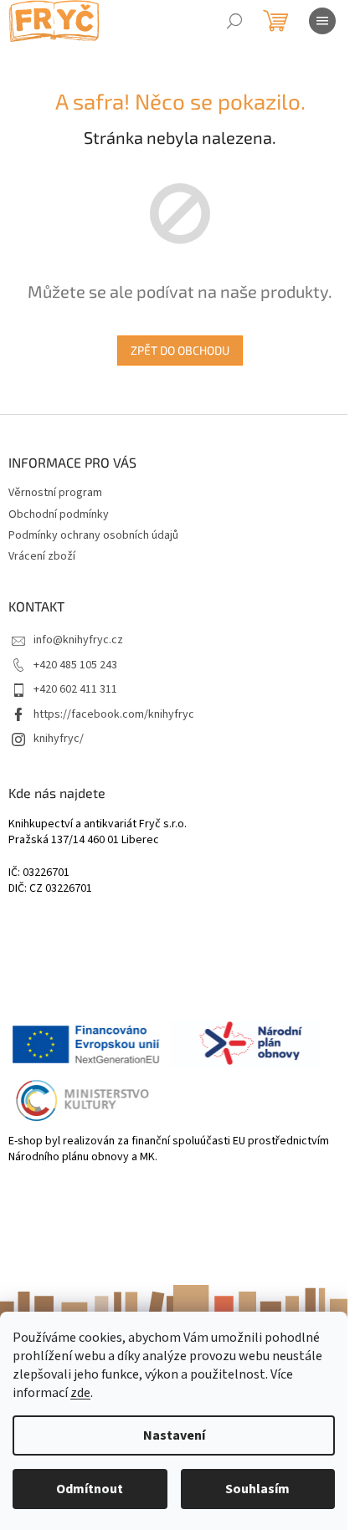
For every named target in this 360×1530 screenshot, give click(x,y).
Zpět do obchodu (180, 350)
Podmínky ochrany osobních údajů (93, 535)
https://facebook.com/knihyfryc (113, 714)
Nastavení (174, 1435)
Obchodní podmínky (58, 514)
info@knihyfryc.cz (78, 640)
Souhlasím (257, 1489)
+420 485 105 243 (75, 665)
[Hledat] (234, 21)
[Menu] (322, 21)
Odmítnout (89, 1489)
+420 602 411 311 (75, 689)
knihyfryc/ (58, 738)
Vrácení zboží (41, 556)
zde (80, 1393)
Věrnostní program (55, 492)
